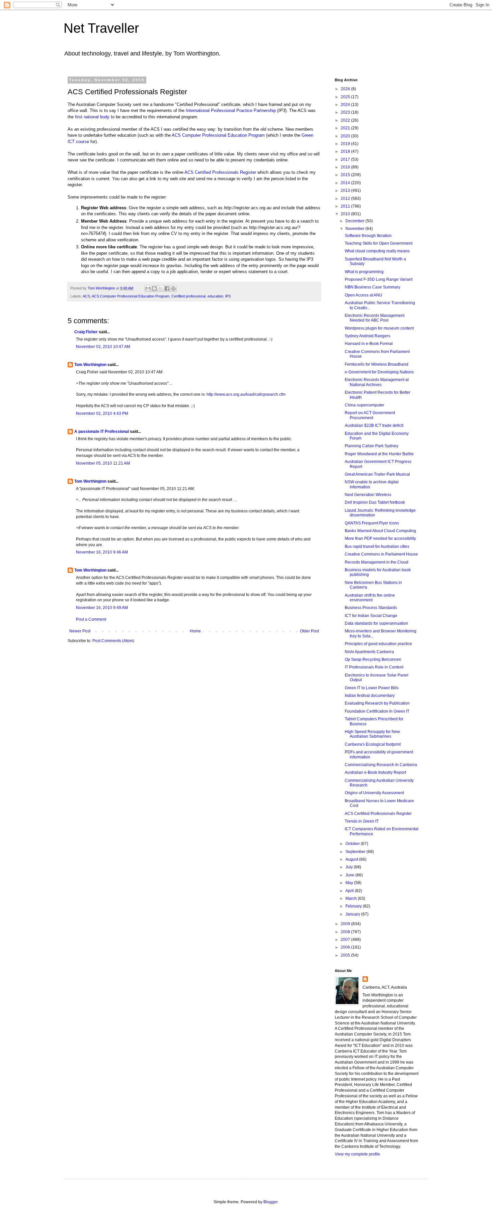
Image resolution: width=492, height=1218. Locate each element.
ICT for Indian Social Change (371, 615)
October (353, 843)
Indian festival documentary (370, 695)
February (354, 906)
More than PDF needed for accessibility (380, 538)
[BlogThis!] (154, 288)
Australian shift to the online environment (370, 597)
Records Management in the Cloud (376, 562)
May (349, 882)
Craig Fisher (86, 332)
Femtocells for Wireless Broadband (376, 364)
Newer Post (79, 631)
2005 (346, 955)
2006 (346, 947)
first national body (92, 116)
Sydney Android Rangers (367, 336)
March (351, 898)
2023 (346, 112)
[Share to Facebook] (167, 288)
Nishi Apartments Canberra (369, 651)
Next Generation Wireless (368, 494)
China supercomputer (364, 405)
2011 (346, 206)
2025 (346, 97)
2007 (346, 939)
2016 (346, 167)
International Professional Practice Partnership (231, 110)
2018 (346, 151)
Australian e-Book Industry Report (375, 772)
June (350, 875)
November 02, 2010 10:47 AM (103, 346)
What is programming (364, 271)
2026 (346, 89)
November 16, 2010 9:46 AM (102, 552)
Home (195, 631)
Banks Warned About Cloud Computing (380, 530)
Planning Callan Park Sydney (371, 446)
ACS (86, 296)
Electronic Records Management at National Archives (377, 382)
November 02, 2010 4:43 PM (102, 413)
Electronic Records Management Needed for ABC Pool (374, 318)
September (355, 851)
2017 (346, 159)
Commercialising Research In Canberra (381, 764)
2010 (346, 214)
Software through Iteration (368, 235)
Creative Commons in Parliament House (381, 554)
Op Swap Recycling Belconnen (373, 659)
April (350, 890)
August (352, 859)
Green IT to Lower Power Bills (372, 688)
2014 (346, 182)
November (355, 228)
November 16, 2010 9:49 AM (102, 607)
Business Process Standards (371, 607)
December (355, 221)
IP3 (228, 296)
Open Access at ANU (363, 295)
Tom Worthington (90, 364)
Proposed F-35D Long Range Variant (378, 279)
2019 (346, 143)
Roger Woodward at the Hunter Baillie (379, 454)
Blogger (270, 1202)
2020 (346, 136)
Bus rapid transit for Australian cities (377, 546)
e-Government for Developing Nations (379, 372)
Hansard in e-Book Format (369, 343)
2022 (346, 120)
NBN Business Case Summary (372, 287)
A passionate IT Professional (101, 431)
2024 (346, 104)
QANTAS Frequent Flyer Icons (372, 523)
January (353, 914)
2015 (346, 174)
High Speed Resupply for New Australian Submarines (372, 734)
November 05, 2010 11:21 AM (103, 463)
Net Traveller (101, 28)
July (349, 867)
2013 (346, 190)
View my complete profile (357, 1154)
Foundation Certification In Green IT (377, 711)
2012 (346, 198)
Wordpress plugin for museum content (379, 328)
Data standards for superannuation (376, 623)
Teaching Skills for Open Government (378, 243)
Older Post (309, 631)
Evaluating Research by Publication (377, 703)
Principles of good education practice (378, 643)
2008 (346, 932)
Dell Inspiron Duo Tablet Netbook (375, 502)
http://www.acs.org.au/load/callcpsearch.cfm (246, 394)
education (215, 296)
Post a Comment (91, 619)
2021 (346, 128)
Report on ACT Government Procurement (370, 415)
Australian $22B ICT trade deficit (374, 425)
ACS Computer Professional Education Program (218, 135)
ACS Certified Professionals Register (220, 172)
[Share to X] (160, 288)
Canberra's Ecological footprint (373, 744)
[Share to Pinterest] (173, 288)
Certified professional (188, 296)
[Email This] (148, 288)
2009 (346, 924)
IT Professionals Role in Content (374, 667)
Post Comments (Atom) (113, 640)
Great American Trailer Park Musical (377, 474)
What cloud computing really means (377, 251)
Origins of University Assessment (374, 792)
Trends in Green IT (362, 821)
